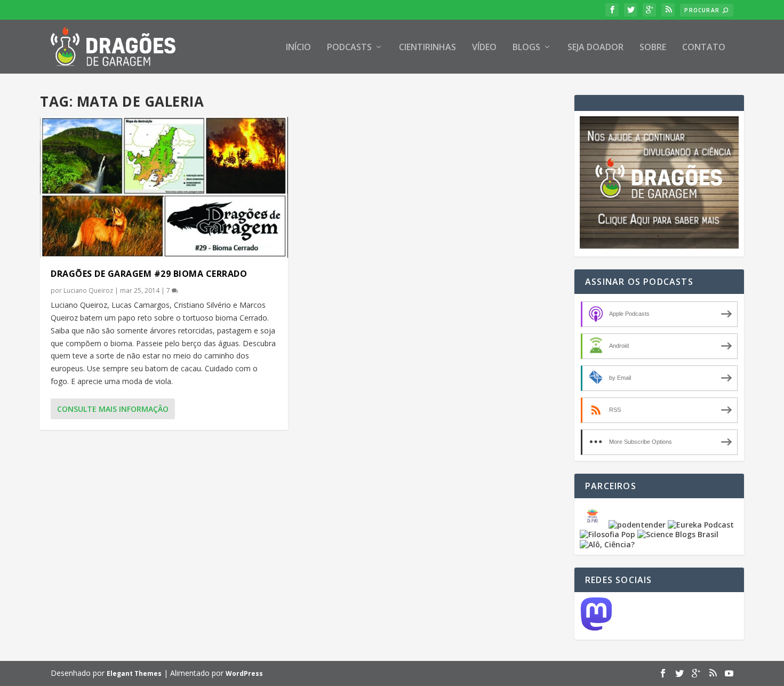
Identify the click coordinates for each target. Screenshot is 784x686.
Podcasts (349, 48)
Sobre (652, 48)
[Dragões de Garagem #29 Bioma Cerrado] (164, 187)
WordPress (244, 673)
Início (298, 48)
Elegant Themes (134, 673)
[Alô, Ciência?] (607, 544)
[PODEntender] (637, 525)
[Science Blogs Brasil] (677, 534)
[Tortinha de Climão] (594, 525)
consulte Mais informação (113, 409)
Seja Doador (595, 48)
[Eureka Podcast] (701, 525)
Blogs (526, 48)
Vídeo (484, 48)
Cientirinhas (427, 48)
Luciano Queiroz (88, 290)
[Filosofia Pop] (607, 534)
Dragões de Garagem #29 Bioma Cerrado (149, 274)
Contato (703, 48)
